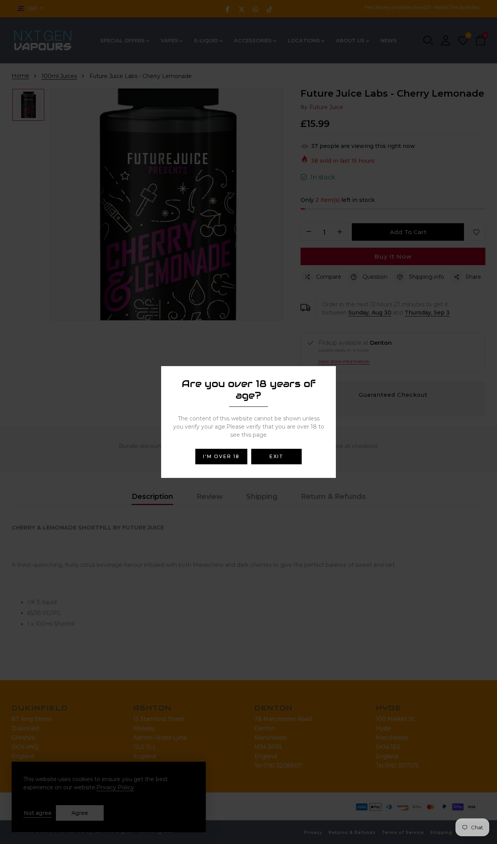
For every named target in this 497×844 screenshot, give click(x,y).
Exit (276, 456)
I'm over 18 (221, 456)
